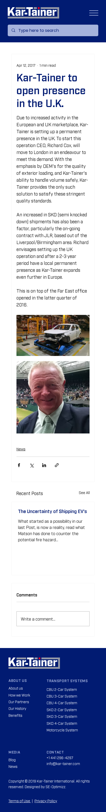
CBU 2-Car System (62, 689)
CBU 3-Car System (62, 696)
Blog (12, 759)
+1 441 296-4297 (60, 757)
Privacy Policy (45, 800)
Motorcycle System (62, 730)
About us (15, 688)
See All (84, 492)
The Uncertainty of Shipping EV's (52, 511)
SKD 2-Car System (62, 709)
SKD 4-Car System (62, 723)
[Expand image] (53, 335)
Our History (17, 708)
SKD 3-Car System (62, 716)
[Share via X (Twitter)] (31, 465)
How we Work (19, 695)
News (20, 449)
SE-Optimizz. (56, 786)
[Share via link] (56, 465)
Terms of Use (19, 800)
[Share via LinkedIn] (44, 465)
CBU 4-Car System (62, 702)
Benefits (15, 715)
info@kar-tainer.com (63, 763)
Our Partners (18, 701)
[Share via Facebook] (18, 465)
